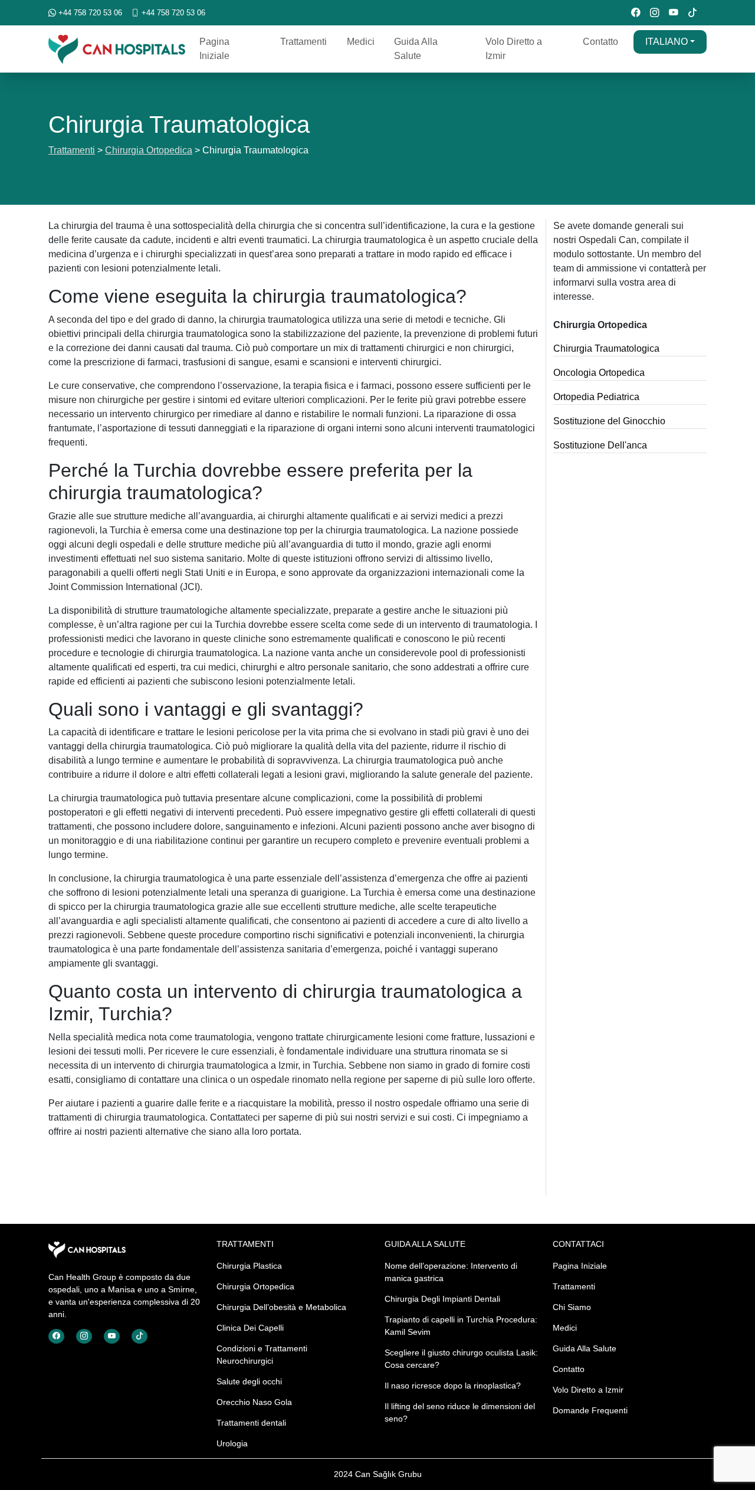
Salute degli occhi (249, 1381)
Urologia (232, 1443)
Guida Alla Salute (416, 49)
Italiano (666, 42)
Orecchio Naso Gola (254, 1402)
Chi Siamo (572, 1307)
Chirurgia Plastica (249, 1265)
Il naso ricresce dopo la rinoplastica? (453, 1385)
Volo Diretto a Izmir (513, 49)
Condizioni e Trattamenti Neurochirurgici (261, 1354)
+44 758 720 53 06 (89, 12)
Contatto (600, 42)
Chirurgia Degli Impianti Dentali (442, 1299)
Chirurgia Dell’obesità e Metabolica (281, 1307)
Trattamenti (303, 42)
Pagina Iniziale (214, 49)
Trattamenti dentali (251, 1422)
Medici (361, 42)
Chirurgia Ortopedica (148, 150)
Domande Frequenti (590, 1410)
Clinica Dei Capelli (250, 1327)
